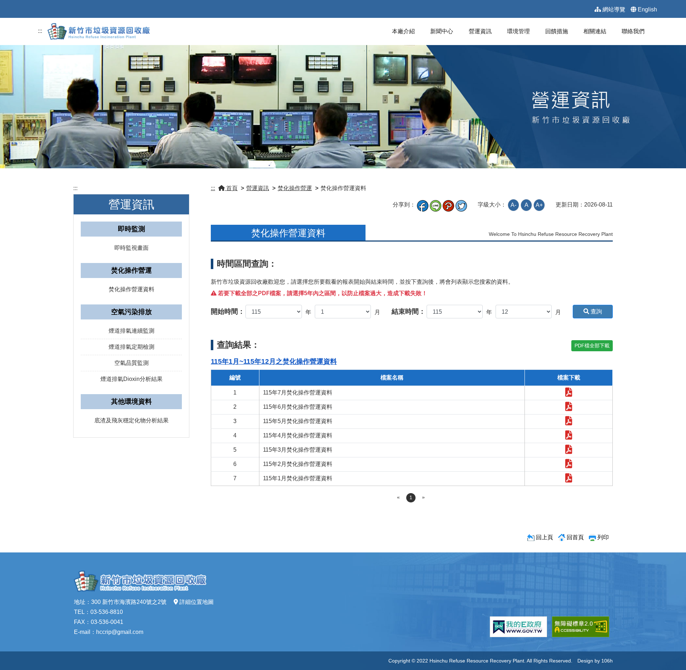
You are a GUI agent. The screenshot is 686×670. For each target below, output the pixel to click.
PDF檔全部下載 (592, 345)
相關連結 (594, 31)
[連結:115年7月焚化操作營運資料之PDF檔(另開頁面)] (568, 394)
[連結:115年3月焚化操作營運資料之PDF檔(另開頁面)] (568, 451)
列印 (603, 537)
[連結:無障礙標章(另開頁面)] (580, 626)
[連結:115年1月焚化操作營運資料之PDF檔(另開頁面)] (568, 479)
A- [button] (513, 205)
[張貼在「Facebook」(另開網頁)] (422, 205)
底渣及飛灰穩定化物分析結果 (131, 420)
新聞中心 (441, 31)
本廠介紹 (403, 31)
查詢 (595, 311)
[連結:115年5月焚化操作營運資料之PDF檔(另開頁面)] (568, 422)
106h (607, 661)
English (647, 9)
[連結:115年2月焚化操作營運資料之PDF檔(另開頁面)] (568, 465)
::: (40, 31)
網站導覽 (613, 9)
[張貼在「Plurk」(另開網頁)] (448, 205)
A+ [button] (539, 205)
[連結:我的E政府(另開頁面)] (518, 626)
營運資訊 (480, 31)
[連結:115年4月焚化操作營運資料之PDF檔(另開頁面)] (568, 436)
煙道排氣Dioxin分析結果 (131, 379)
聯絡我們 (633, 31)
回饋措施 (556, 31)
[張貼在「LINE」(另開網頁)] (435, 205)
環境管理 (518, 31)
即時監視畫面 (131, 248)
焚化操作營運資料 (131, 289)
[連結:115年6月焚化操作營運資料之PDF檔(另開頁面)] (568, 408)
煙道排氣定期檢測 (131, 347)
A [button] (526, 205)
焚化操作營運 (295, 188)
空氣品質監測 (131, 363)
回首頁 (575, 537)
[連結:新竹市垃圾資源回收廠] (100, 31)
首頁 (231, 188)
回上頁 (544, 537)
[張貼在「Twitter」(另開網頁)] (461, 205)
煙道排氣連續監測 (131, 331)
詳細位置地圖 (196, 602)
